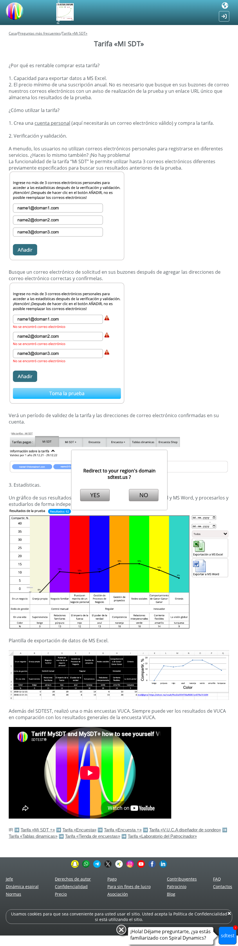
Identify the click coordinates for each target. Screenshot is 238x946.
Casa (13, 33)
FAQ (217, 879)
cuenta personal (52, 123)
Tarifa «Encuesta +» (123, 830)
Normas (13, 894)
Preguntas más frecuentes (39, 33)
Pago (112, 879)
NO (143, 495)
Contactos (222, 886)
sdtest (228, 933)
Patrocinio (176, 886)
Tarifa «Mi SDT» (74, 33)
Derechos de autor (73, 879)
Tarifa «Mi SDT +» (38, 830)
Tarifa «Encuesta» (79, 830)
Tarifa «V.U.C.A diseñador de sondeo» (185, 830)
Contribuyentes (182, 879)
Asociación (117, 894)
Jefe (9, 879)
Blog (171, 894)
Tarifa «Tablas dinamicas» (33, 836)
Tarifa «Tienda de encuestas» (92, 836)
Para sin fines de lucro (129, 886)
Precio (61, 894)
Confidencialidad (71, 886)
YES (95, 495)
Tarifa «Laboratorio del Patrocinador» (162, 836)
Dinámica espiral (22, 886)
